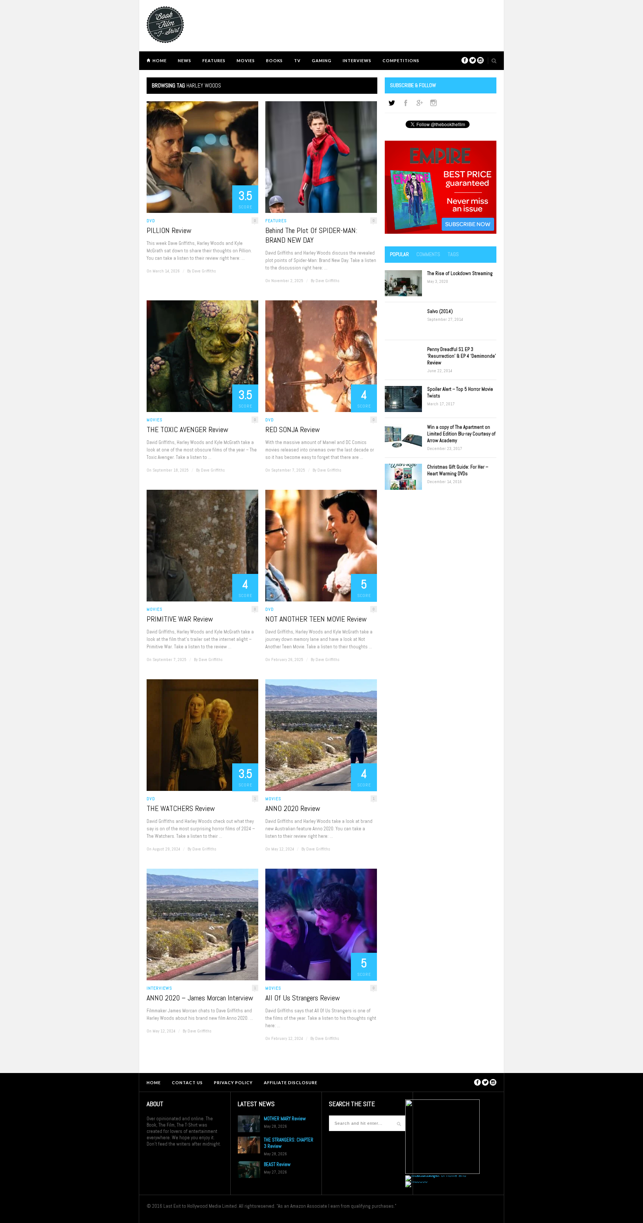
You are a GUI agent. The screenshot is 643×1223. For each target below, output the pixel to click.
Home (160, 60)
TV (297, 60)
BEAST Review (277, 1164)
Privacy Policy (233, 1082)
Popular (399, 254)
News (184, 60)
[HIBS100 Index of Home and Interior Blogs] (436, 1175)
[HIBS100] (416, 1181)
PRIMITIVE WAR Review (180, 619)
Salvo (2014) (440, 311)
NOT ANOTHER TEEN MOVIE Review (316, 619)
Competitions (401, 60)
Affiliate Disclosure (290, 1082)
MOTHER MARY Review (285, 1118)
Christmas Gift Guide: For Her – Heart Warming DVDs (457, 470)
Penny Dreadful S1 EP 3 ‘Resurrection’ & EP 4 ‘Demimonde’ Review (461, 356)
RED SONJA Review (292, 429)
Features (213, 60)
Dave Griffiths (204, 271)
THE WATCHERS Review (181, 808)
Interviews (357, 60)
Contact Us (187, 1082)
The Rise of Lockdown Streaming (460, 273)
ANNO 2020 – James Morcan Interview (200, 998)
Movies (246, 60)
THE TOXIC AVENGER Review (187, 429)
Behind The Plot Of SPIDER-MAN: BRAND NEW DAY (311, 235)
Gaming (322, 60)
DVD (151, 221)
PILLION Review (169, 230)
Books (274, 60)
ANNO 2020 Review (292, 808)
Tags (453, 254)
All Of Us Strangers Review (302, 998)
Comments (428, 254)
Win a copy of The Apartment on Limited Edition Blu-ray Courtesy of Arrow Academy (461, 434)
